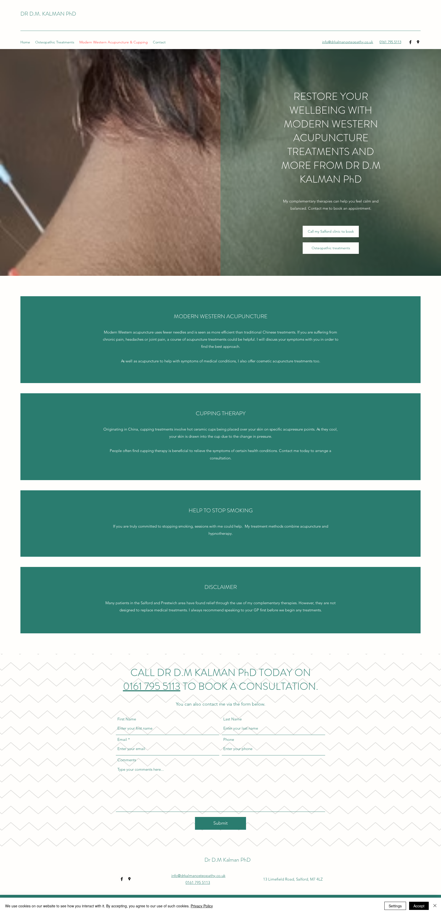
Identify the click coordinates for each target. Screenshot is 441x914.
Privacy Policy (202, 905)
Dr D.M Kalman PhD (227, 860)
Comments (126, 760)
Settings (395, 905)
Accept (418, 905)
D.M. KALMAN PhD (52, 14)
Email (122, 739)
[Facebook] (410, 42)
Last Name (232, 719)
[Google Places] (418, 42)
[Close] (435, 906)
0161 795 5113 (151, 686)
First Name (126, 719)
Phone (228, 739)
